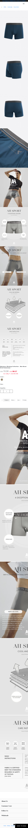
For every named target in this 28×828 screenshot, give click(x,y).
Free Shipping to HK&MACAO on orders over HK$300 (14, 0)
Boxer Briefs (16, 7)
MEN (5, 7)
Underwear (10, 7)
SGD (1, 371)
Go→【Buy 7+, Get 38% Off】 (11, 373)
